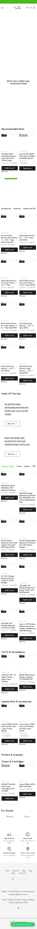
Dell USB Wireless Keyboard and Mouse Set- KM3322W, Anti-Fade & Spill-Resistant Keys (27, 497)
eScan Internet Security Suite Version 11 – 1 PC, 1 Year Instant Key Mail (9, 238)
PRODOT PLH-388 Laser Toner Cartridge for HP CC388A (8, 787)
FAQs (13, 873)
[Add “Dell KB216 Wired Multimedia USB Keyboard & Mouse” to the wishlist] (16, 477)
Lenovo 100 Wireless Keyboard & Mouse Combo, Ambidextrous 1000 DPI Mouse (27, 627)
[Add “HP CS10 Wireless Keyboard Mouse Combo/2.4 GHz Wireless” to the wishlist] (16, 569)
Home (7, 871)
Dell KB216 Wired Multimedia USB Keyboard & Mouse (8, 487)
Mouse (19, 466)
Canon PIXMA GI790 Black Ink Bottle (27, 785)
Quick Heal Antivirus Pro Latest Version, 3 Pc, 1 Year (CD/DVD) (9, 325)
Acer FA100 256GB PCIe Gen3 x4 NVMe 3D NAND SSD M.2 (27, 156)
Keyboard (17, 208)
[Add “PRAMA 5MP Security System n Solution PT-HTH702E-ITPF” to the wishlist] (34, 659)
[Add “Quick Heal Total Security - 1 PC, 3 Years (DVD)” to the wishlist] (34, 307)
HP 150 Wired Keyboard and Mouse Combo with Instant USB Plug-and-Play (9, 543)
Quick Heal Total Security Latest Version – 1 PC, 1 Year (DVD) (25, 369)
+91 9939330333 (14, 891)
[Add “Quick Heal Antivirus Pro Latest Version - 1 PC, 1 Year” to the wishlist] (16, 264)
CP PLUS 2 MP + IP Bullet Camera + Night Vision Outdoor (9, 678)
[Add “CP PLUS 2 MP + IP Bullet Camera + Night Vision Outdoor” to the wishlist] (16, 659)
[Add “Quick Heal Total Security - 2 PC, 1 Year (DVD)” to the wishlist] (16, 350)
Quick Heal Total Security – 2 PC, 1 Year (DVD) (8, 368)
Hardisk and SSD (29, 208)
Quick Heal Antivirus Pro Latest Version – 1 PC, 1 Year (8, 282)
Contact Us (22, 873)
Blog (30, 871)
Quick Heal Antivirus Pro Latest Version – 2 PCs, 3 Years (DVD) (27, 282)
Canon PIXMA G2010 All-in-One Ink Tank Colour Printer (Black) (10, 727)
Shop (24, 871)
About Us (16, 871)
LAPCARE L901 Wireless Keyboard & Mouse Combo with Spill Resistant (27, 588)
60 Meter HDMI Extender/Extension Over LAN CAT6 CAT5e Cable (9, 157)
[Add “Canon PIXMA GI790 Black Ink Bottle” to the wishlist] (34, 769)
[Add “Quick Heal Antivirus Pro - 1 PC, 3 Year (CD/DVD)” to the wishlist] (34, 219)
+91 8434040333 (28, 891)
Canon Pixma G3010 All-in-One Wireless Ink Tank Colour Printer (27, 727)
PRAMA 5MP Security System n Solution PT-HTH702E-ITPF (27, 677)
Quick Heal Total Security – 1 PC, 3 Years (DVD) (26, 325)
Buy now (5, 171)
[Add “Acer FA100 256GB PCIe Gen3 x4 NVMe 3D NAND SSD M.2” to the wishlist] (34, 138)
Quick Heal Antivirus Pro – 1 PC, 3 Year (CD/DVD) (27, 237)
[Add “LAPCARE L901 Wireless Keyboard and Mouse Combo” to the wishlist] (16, 614)
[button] (23, 924)
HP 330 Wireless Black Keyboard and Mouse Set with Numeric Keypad (27, 543)
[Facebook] (18, 908)
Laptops (27, 466)
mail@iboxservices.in (21, 894)
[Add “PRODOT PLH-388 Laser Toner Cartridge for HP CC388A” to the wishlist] (16, 769)
